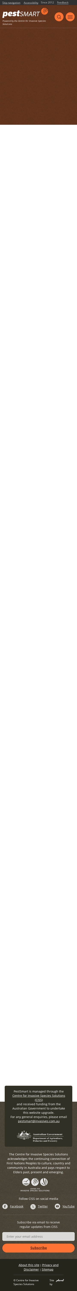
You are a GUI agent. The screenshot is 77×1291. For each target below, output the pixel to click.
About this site (29, 1265)
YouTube (68, 1206)
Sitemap (47, 1269)
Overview (26, 60)
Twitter (43, 1206)
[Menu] (70, 16)
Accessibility (31, 2)
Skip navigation (11, 2)
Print (53, 53)
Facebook (16, 1206)
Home (11, 60)
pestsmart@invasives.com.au (39, 1121)
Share (39, 53)
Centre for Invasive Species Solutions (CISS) (38, 1098)
